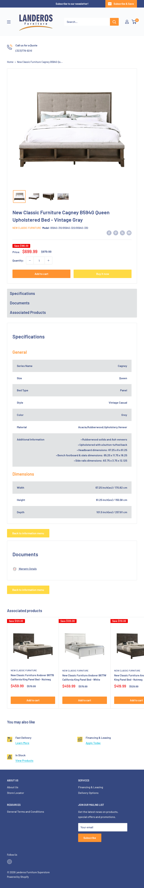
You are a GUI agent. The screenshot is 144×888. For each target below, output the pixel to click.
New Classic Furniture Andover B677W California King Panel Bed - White (84, 677)
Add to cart (41, 273)
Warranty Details (27, 568)
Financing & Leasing (90, 787)
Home (10, 61)
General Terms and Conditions (25, 811)
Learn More (22, 743)
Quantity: (18, 260)
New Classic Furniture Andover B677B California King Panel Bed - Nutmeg (32, 677)
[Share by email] (129, 233)
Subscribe (89, 837)
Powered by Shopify (18, 876)
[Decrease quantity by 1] (30, 260)
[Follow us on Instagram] (9, 861)
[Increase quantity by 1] (48, 260)
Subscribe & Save (124, 3)
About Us (12, 787)
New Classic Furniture (26, 227)
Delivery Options (88, 792)
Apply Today (93, 743)
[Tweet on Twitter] (122, 233)
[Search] (114, 22)
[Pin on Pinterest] (115, 233)
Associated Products (28, 312)
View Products (24, 760)
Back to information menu (28, 533)
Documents (20, 303)
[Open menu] (9, 22)
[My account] (127, 22)
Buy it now (102, 273)
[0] (134, 22)
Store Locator (15, 792)
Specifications (22, 293)
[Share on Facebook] (109, 233)
